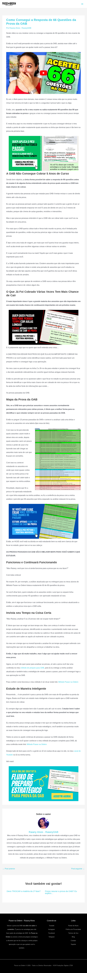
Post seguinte (78, 869)
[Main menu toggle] (82, 4)
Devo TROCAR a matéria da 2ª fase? (24, 891)
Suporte (73, 944)
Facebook (51, 933)
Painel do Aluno (73, 925)
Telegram (52, 937)
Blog (73, 937)
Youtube (51, 925)
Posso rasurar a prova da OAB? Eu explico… (61, 892)
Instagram (51, 929)
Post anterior (8, 869)
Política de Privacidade (73, 929)
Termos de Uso (73, 933)
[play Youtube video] (43, 73)
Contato (73, 940)
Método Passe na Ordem (68, 682)
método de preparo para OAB (32, 668)
